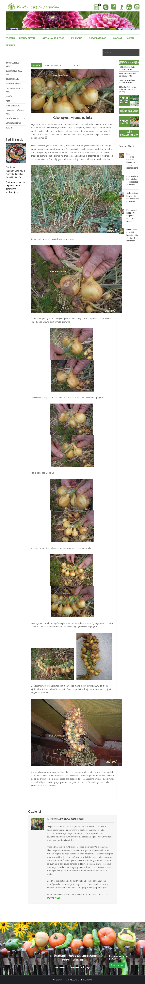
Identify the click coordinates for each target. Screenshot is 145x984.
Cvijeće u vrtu (15, 118)
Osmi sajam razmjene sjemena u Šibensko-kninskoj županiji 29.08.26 (15, 172)
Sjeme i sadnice (97, 38)
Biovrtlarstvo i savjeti (13, 64)
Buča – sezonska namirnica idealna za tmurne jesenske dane (132, 161)
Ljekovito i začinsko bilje (15, 112)
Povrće (9, 96)
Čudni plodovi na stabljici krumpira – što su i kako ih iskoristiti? (132, 235)
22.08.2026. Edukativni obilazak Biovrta (128, 75)
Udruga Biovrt (27, 38)
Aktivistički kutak (13, 123)
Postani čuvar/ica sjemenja (82, 955)
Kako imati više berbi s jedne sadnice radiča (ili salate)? (132, 180)
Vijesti (130, 38)
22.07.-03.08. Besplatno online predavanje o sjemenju (128, 89)
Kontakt (117, 38)
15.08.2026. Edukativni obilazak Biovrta (128, 68)
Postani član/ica (57, 955)
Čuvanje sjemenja (13, 83)
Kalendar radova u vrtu (14, 73)
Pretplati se (117, 965)
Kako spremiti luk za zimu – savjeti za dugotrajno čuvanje (131, 215)
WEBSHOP (11, 45)
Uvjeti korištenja (80, 967)
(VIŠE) (57, 897)
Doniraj (66, 959)
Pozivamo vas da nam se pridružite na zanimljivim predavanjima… (16, 187)
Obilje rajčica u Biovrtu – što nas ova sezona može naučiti (132, 197)
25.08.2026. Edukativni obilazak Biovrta (128, 81)
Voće (8, 101)
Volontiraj (78, 959)
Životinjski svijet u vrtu (14, 90)
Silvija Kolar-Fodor (53, 38)
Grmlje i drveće (13, 106)
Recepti (9, 128)
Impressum (60, 967)
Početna (10, 38)
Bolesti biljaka (12, 79)
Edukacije (76, 38)
